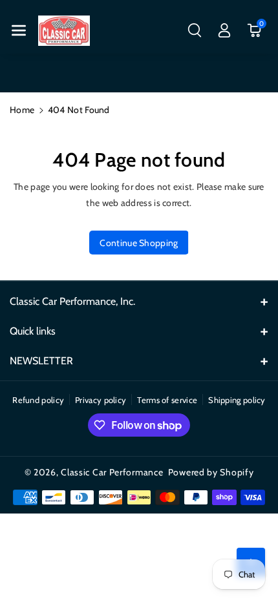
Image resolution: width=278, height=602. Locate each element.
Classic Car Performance (112, 472)
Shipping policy (237, 400)
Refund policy (38, 400)
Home (22, 110)
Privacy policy (100, 400)
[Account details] (224, 30)
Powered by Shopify (211, 472)
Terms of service (167, 400)
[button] (19, 30)
